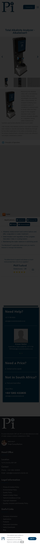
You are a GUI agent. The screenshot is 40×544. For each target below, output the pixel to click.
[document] (20, 272)
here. (22, 542)
